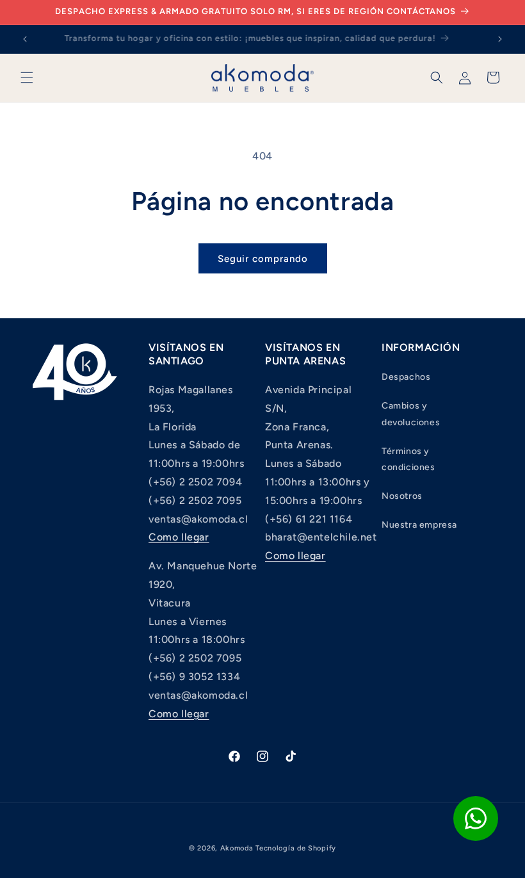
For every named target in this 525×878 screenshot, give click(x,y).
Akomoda (237, 848)
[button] (27, 77)
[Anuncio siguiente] (500, 39)
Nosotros (402, 496)
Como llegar (179, 537)
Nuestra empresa (419, 524)
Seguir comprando (263, 258)
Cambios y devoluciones (411, 413)
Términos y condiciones (408, 459)
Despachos (406, 376)
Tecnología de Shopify (295, 848)
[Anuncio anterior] (25, 39)
